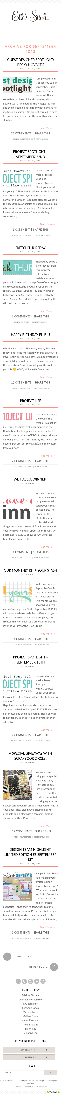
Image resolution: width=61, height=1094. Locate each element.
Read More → (47, 128)
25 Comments (21, 133)
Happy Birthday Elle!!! (30, 335)
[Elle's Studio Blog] (30, 15)
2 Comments (21, 461)
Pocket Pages (27, 467)
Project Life (30, 401)
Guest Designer (27, 139)
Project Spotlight (25, 235)
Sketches (25, 322)
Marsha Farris (30, 1012)
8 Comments (21, 316)
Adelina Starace (30, 995)
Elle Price (45, 558)
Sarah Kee (30, 1028)
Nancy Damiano (30, 1020)
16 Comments (21, 382)
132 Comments (21, 831)
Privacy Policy (41, 1086)
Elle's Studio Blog (13, 1080)
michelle (47, 235)
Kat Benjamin (30, 1003)
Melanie (46, 938)
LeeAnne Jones (30, 1008)
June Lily (30, 1083)
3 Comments (21, 639)
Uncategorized (25, 388)
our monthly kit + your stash (30, 571)
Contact (17, 1086)
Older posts (18, 956)
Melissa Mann (31, 1016)
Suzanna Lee (30, 1033)
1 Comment (21, 229)
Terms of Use (28, 1086)
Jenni (46, 139)
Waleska (43, 322)
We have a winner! (30, 479)
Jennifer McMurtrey (30, 999)
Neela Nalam (30, 1024)
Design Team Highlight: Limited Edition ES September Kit (30, 855)
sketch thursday (30, 248)
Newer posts (42, 967)
